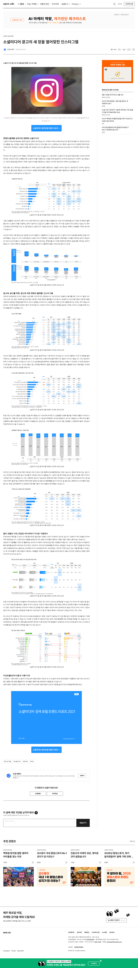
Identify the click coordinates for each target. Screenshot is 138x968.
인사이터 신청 (129, 4)
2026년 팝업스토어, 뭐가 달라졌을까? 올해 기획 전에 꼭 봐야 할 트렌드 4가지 (119, 855)
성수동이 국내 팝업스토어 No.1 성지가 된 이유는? (52, 855)
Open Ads (8, 4)
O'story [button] (75, 4)
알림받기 (82, 775)
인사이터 (55, 4)
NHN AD (7, 932)
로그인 (120, 4)
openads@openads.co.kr (114, 942)
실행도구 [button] (65, 4)
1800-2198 (97, 942)
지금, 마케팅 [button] (32, 4)
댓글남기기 (83, 823)
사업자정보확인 (90, 939)
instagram (6, 951)
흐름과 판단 (44, 4)
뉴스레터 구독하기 (114, 920)
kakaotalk (20, 951)
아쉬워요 (55, 794)
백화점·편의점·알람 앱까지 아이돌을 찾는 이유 (15, 855)
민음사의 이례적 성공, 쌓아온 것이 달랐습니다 (85, 855)
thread (13, 951)
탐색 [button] (22, 4)
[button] (132, 841)
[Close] (101, 961)
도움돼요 (38, 794)
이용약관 (70, 947)
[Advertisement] (117, 170)
